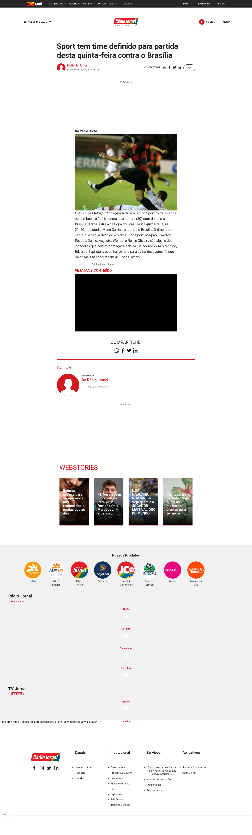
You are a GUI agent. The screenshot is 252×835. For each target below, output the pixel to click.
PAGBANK (88, 3)
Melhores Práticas (120, 783)
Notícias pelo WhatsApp (159, 779)
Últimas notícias (83, 767)
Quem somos (118, 767)
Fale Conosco (118, 799)
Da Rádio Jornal (77, 65)
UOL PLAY (114, 3)
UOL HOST (74, 3)
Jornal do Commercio (194, 767)
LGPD (114, 789)
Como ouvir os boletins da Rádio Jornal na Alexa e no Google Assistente (162, 770)
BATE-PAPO (204, 3)
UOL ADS (127, 3)
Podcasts (80, 772)
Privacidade (117, 778)
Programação (154, 784)
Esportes (80, 778)
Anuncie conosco (156, 790)
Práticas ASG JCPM (121, 772)
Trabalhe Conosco (120, 804)
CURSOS (101, 3)
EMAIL (221, 3)
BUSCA (186, 3)
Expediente (117, 794)
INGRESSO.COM (57, 3)
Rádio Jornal (189, 772)
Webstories (78, 467)
